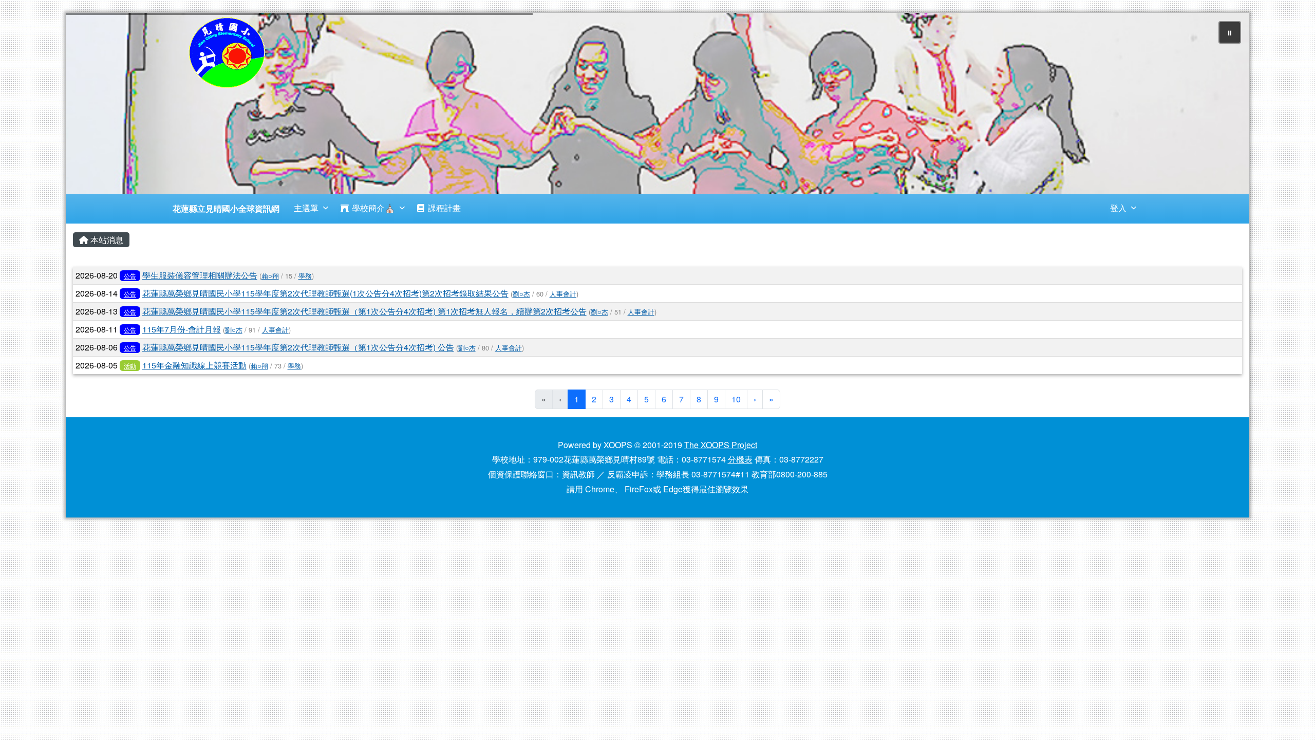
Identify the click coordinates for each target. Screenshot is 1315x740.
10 (736, 399)
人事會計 (563, 294)
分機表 (740, 459)
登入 (1118, 208)
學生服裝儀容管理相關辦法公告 (199, 275)
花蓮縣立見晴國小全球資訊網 (226, 208)
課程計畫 (444, 208)
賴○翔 (270, 276)
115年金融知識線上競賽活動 (194, 365)
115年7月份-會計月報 (181, 329)
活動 (130, 365)
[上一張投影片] (90, 105)
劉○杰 (521, 294)
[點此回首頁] (657, 103)
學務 (305, 276)
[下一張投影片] (1224, 105)
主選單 (306, 208)
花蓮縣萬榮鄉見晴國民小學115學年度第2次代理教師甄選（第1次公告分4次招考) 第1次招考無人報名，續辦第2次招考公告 (364, 311)
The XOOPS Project (720, 445)
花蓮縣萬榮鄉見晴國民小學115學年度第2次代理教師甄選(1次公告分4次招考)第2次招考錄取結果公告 (325, 293)
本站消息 (105, 240)
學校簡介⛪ (373, 208)
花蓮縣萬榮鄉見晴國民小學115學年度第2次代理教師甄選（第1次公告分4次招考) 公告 (298, 347)
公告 (130, 275)
